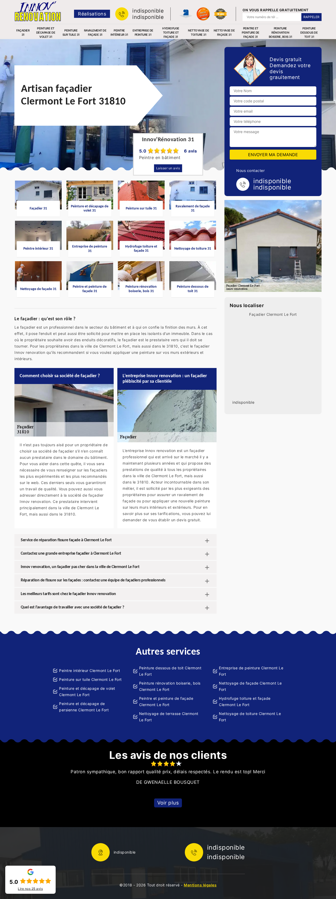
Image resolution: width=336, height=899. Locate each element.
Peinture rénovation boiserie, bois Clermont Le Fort (170, 686)
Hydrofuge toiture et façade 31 (170, 33)
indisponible (148, 11)
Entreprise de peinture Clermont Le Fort (251, 671)
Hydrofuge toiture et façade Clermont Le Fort (245, 701)
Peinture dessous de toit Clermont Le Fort (170, 671)
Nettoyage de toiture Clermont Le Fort (250, 716)
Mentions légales (200, 885)
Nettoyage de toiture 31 (198, 32)
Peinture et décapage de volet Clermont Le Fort (87, 691)
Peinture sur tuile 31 (71, 32)
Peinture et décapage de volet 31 (45, 33)
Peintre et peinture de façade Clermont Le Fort (166, 701)
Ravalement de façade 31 (95, 32)
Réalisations (92, 14)
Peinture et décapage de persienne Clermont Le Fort (84, 706)
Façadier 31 (22, 32)
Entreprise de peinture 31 (143, 32)
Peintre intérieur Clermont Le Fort (89, 670)
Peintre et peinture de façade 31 (250, 33)
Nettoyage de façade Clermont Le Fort (250, 686)
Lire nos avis (30, 889)
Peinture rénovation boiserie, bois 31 (280, 33)
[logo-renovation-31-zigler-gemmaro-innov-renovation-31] (37, 11)
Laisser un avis (168, 168)
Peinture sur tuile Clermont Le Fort (90, 679)
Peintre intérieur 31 (119, 32)
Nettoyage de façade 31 (224, 32)
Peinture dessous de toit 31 (309, 33)
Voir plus (168, 803)
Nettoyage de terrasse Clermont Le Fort (168, 716)
